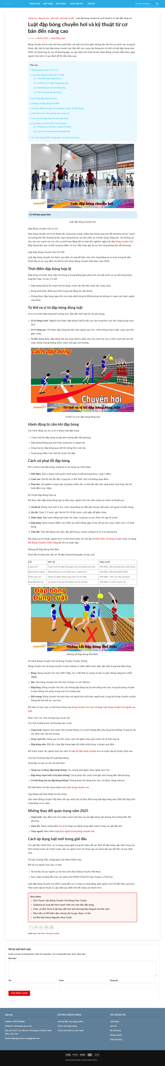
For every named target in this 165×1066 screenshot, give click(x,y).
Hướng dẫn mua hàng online (70, 1022)
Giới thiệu (48, 4)
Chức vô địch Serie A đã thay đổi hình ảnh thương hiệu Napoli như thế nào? (71, 909)
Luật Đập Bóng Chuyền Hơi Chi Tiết (48, 75)
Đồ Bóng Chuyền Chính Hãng (43, 543)
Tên (10, 980)
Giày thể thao (116, 1040)
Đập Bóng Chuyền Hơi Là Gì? (45, 70)
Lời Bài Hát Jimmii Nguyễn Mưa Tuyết (52, 917)
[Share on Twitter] (35, 927)
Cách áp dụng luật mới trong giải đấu (54, 131)
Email (61, 980)
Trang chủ (35, 4)
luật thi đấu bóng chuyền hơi (85, 751)
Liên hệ (91, 4)
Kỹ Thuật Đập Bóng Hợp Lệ (44, 99)
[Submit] (157, 4)
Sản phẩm (61, 4)
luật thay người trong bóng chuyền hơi (74, 831)
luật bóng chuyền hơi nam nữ (82, 707)
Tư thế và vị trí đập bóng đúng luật (52, 83)
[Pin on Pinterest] (46, 927)
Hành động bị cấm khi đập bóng (51, 88)
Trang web (114, 980)
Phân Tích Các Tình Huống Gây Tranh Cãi (50, 113)
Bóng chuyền (116, 1035)
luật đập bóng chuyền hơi (120, 241)
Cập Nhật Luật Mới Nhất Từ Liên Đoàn (49, 123)
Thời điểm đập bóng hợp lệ (49, 78)
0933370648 (18, 1022)
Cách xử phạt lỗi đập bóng (49, 92)
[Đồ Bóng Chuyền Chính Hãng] (15, 4)
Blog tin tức (76, 4)
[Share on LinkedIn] (51, 927)
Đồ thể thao (115, 1031)
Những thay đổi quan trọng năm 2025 (54, 127)
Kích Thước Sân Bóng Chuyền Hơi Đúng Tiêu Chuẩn (59, 901)
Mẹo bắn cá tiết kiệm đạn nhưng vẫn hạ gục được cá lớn (62, 913)
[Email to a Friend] (41, 927)
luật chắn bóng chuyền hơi (75, 787)
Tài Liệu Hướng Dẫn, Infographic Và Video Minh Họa (55, 138)
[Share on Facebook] (30, 927)
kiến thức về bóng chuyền (62, 18)
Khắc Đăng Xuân (58, 38)
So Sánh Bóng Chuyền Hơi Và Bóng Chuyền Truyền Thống (58, 108)
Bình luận (13, 958)
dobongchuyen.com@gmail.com (25, 1038)
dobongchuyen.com (23, 1026)
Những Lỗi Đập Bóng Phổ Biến (45, 104)
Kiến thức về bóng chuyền (108, 539)
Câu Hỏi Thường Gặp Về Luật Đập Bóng (50, 118)
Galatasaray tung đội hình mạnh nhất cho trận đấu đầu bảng (63, 905)
